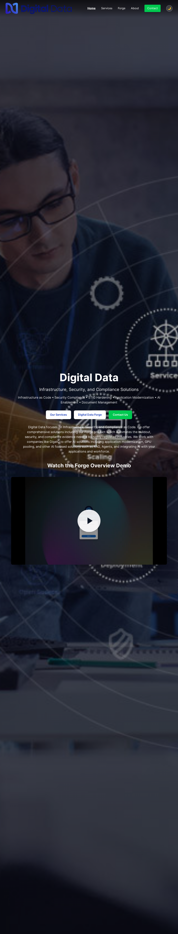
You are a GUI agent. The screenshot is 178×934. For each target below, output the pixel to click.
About (135, 8)
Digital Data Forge (90, 414)
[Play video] (89, 521)
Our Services (58, 414)
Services (106, 8)
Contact (152, 8)
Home (91, 8)
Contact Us (120, 414)
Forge (121, 8)
